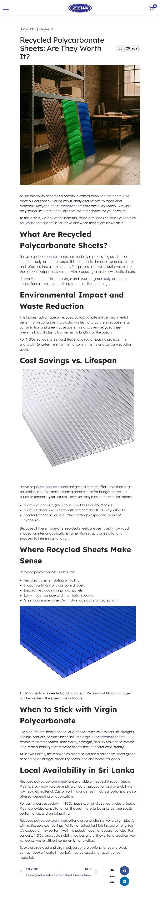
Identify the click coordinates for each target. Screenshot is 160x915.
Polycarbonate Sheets (61, 245)
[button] (124, 870)
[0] (151, 8)
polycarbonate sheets (67, 206)
